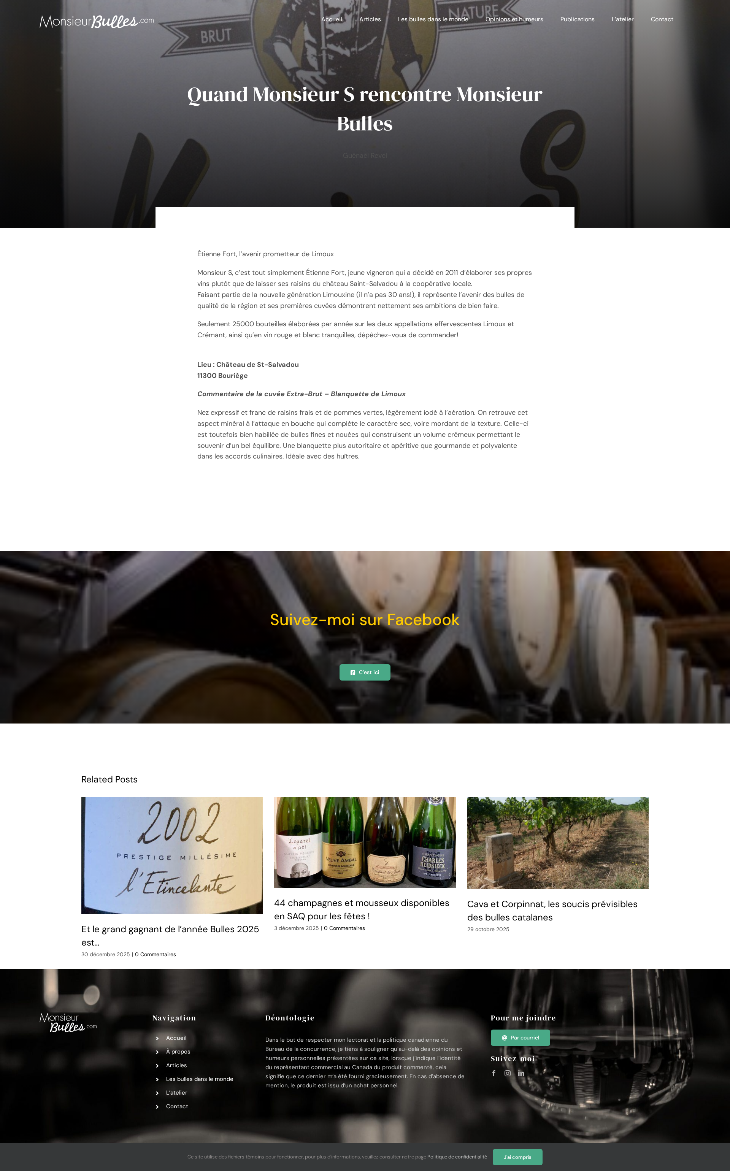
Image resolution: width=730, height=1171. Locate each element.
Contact (177, 1106)
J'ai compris (518, 1157)
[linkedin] (521, 1073)
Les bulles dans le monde (199, 1079)
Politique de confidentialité (457, 1157)
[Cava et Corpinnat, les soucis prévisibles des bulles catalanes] (558, 843)
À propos (178, 1051)
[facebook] (494, 1073)
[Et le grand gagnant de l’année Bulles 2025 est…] (172, 855)
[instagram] (508, 1073)
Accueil (176, 1038)
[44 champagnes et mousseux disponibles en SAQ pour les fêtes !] (365, 842)
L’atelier (176, 1092)
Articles (176, 1065)
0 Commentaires (155, 954)
